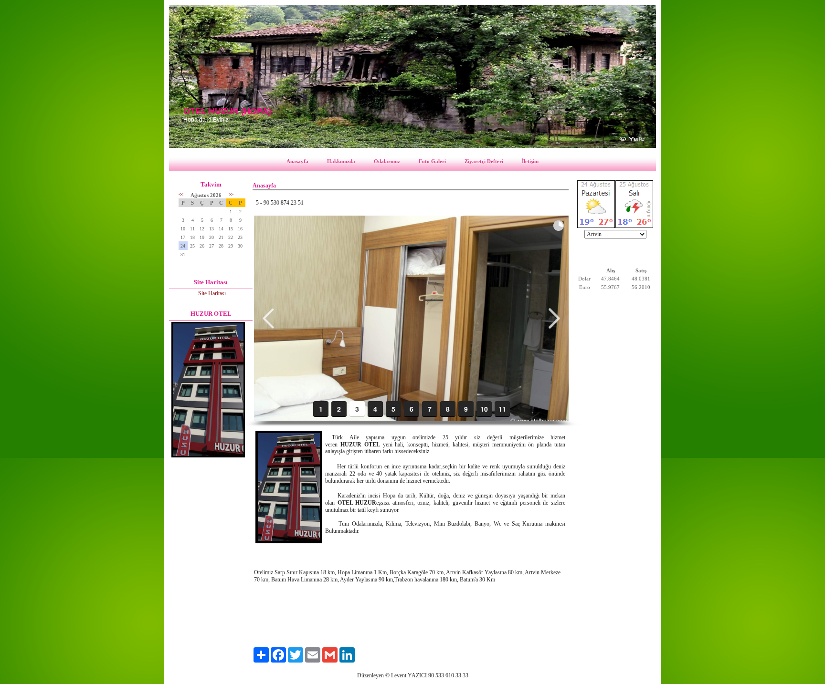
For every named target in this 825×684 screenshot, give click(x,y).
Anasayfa (297, 161)
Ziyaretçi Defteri (484, 161)
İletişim (530, 161)
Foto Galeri (432, 161)
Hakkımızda (341, 161)
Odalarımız (387, 161)
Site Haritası (212, 293)
